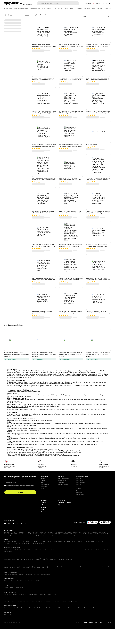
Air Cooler (78, 488)
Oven (18, 567)
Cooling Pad (39, 601)
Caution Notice (97, 504)
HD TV (73, 541)
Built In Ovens (15, 566)
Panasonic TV (41, 541)
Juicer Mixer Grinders (96, 566)
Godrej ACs (43, 532)
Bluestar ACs (35, 532)
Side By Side (69, 559)
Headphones (29, 574)
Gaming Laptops (21, 607)
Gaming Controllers (78, 550)
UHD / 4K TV (27, 550)
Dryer (22, 559)
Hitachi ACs (68, 532)
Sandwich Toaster (35, 567)
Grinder (105, 566)
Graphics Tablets (19, 587)
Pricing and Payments (81, 500)
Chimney (23, 566)
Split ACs (6, 533)
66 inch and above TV (38, 543)
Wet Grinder (45, 567)
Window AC (23, 558)
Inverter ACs (33, 535)
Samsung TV (21, 541)
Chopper (29, 566)
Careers (43, 502)
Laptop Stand (47, 601)
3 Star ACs (103, 533)
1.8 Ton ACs (58, 533)
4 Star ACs (7, 535)
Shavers (13, 581)
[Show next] (110, 363)
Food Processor (52, 566)
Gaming (42, 488)
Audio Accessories (55, 550)
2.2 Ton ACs (73, 533)
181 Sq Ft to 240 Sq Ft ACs (71, 535)
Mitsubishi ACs (51, 532)
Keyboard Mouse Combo (23, 601)
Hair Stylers (20, 581)
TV (76, 490)
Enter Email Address (11, 482)
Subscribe (20, 492)
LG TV (27, 541)
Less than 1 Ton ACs (24, 533)
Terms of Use (97, 502)
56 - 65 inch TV (27, 543)
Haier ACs (94, 532)
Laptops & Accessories (35, 8)
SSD (69, 601)
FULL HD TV (67, 541)
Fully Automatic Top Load (55, 558)
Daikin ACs (21, 532)
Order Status (45, 512)
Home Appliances (46, 8)
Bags (32, 601)
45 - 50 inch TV (8, 543)
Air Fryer (61, 566)
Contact (43, 507)
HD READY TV (80, 541)
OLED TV (49, 541)
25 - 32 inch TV (90, 541)
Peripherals (56, 601)
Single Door (45, 559)
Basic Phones (22, 594)
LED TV (6, 550)
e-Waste (43, 505)
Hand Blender (68, 566)
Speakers (104, 550)
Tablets (6, 587)
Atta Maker (7, 566)
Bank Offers (78, 504)
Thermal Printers (88, 607)
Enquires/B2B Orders (63, 484)
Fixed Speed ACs (23, 535)
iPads (11, 587)
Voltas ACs (13, 532)
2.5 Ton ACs (82, 533)
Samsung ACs (86, 532)
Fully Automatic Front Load (85, 558)
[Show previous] (107, 363)
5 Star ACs (14, 535)
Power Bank (43, 594)
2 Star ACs (96, 533)
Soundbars (88, 550)
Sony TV (33, 541)
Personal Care (78, 8)
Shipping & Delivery (64, 502)
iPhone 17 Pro (79, 480)
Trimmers (6, 581)
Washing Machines (45, 484)
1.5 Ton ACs (50, 533)
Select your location (27, 4)
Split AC (16, 558)
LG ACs (28, 532)
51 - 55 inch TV (17, 543)
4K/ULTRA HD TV (57, 541)
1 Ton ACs (34, 533)
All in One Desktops (39, 607)
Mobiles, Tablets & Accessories (21, 8)
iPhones (15, 594)
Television (43, 478)
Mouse (6, 601)
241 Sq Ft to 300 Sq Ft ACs (87, 535)
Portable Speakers (45, 574)
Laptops (42, 482)
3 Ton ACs (89, 533)
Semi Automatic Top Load (70, 558)
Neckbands (20, 574)
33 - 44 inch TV (99, 541)
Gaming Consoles (67, 550)
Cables (29, 594)
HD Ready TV (13, 550)
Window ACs (14, 533)
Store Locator (88, 3)
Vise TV (14, 541)
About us (44, 500)
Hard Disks (75, 601)
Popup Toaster (25, 567)
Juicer (87, 566)
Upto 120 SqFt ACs (42, 535)
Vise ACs (6, 532)
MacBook (13, 607)
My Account (62, 505)
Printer (52, 607)
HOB (83, 566)
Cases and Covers (52, 594)
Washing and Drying (42, 558)
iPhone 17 (78, 478)
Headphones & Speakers (89, 8)
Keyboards (12, 601)
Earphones (36, 574)
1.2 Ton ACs (42, 533)
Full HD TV (35, 550)
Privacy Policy (97, 506)
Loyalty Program (62, 480)
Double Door (53, 559)
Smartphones (7, 594)
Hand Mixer (76, 566)
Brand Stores (100, 8)
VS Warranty (61, 482)
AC (77, 486)
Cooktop (44, 566)
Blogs (42, 509)
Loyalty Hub (108, 8)
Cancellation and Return (63, 478)
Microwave (12, 567)
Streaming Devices (44, 550)
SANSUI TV (7, 541)
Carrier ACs (60, 532)
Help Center (97, 3)
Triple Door (61, 559)
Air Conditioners (8, 8)
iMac (47, 607)
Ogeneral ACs (102, 532)
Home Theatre (96, 550)
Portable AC (32, 558)
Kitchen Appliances (57, 8)
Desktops (30, 607)
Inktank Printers (78, 607)
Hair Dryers (38, 581)
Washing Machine (80, 494)
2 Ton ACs (65, 533)
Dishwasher (28, 559)
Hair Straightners (29, 581)
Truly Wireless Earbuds (10, 574)
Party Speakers (44, 486)
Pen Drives (63, 601)
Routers (96, 607)
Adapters (36, 594)
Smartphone (43, 480)
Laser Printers (68, 607)
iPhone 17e (78, 484)
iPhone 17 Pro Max (80, 482)
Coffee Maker (37, 566)
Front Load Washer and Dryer (11, 559)
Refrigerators (37, 559)
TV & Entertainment (68, 8)
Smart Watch (7, 614)
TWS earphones (11, 382)
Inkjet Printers (59, 607)
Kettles (6, 567)
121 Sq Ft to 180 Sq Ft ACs (56, 535)
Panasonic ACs (77, 532)
